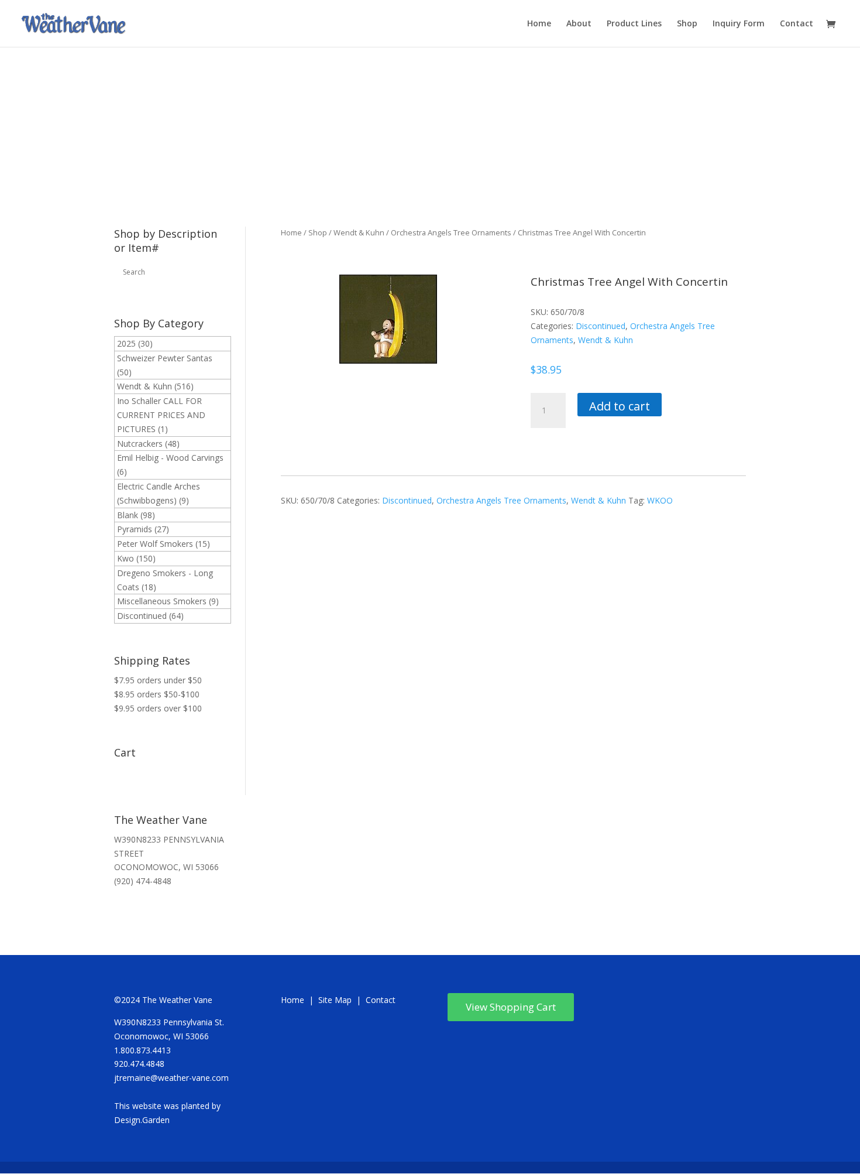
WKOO (660, 500)
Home (539, 24)
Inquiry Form (739, 24)
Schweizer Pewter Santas (164, 358)
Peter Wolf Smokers (155, 543)
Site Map (335, 999)
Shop (687, 24)
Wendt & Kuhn (144, 386)
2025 (126, 343)
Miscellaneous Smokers (162, 601)
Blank (127, 515)
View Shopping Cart (511, 1007)
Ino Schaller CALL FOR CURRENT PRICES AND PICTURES (161, 414)
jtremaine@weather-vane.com (171, 1077)
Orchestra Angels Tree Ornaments (451, 232)
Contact (796, 24)
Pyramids (134, 529)
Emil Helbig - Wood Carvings (170, 457)
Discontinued (142, 615)
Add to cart (619, 406)
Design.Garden (142, 1119)
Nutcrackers (140, 443)
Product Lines (634, 24)
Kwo (125, 558)
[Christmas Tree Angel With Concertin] (388, 360)
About (578, 24)
